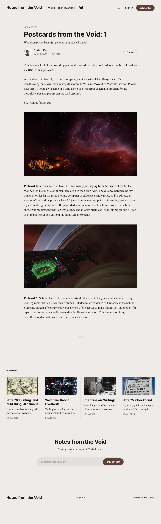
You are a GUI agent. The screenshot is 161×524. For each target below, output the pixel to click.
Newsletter (30, 27)
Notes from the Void (24, 7)
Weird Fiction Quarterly (61, 7)
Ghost (151, 497)
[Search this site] (119, 7)
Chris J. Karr (41, 50)
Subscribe (145, 7)
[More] (89, 7)
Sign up (80, 497)
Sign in (129, 7)
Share (130, 52)
